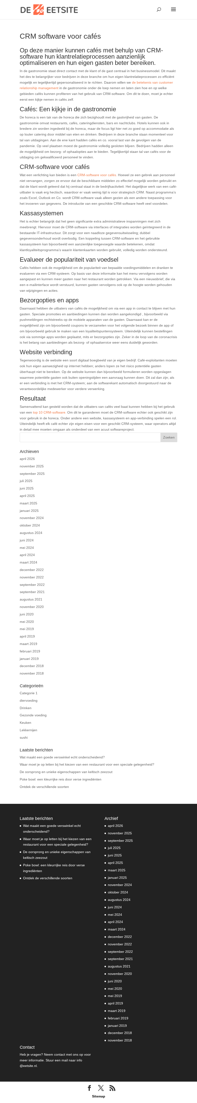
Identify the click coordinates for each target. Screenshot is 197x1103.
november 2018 (32, 673)
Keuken (25, 723)
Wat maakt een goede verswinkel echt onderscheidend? (62, 757)
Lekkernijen (28, 730)
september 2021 (32, 592)
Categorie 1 (28, 693)
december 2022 (32, 570)
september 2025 (32, 474)
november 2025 (32, 466)
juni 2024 (27, 540)
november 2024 (32, 518)
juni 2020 (27, 614)
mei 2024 (27, 548)
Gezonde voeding (33, 715)
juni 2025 (27, 488)
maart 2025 (28, 503)
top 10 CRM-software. (49, 412)
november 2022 (32, 577)
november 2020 (32, 607)
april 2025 (27, 496)
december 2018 (32, 666)
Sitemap (98, 1096)
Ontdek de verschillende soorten (44, 787)
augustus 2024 (31, 533)
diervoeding (28, 700)
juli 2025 (26, 481)
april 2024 (27, 555)
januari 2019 (29, 659)
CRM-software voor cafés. (97, 175)
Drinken (25, 708)
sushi (24, 737)
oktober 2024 (30, 525)
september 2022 (32, 585)
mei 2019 (27, 629)
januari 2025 (29, 511)
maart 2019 (28, 644)
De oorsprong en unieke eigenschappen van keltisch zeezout (66, 772)
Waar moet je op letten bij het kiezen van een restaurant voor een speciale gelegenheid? (87, 764)
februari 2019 (30, 651)
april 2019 (27, 636)
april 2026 (27, 459)
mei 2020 (27, 622)
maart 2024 (28, 562)
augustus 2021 (31, 599)
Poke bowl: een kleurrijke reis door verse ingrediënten (60, 779)
